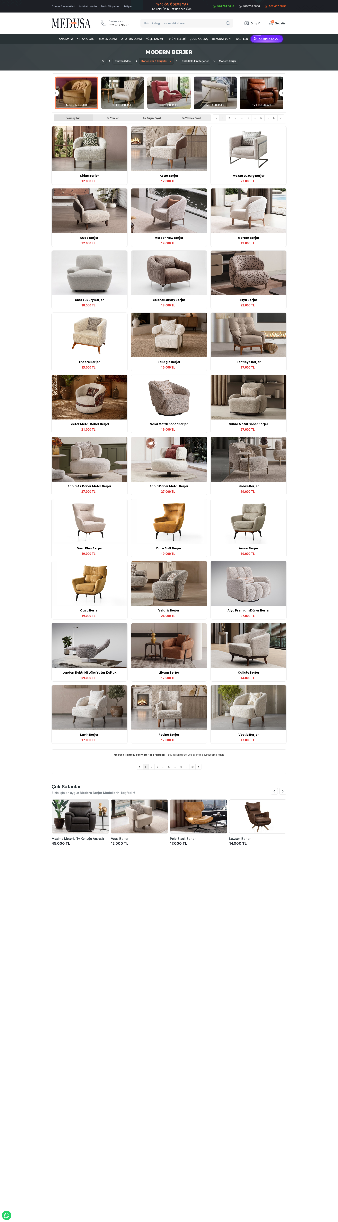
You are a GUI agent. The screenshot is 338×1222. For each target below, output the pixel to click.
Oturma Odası (131, 38)
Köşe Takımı (154, 38)
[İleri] (281, 118)
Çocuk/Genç (199, 38)
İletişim (128, 6)
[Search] (228, 23)
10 (261, 118)
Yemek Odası (107, 38)
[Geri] (216, 118)
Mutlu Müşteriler (110, 6)
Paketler (241, 38)
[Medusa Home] (103, 61)
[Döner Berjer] (169, 93)
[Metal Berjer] (215, 93)
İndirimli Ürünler (88, 6)
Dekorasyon (221, 38)
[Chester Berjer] (123, 93)
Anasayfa (66, 38)
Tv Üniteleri (176, 38)
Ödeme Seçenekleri (63, 6)
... (242, 118)
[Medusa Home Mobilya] (71, 23)
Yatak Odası (85, 38)
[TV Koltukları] (261, 93)
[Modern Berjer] (76, 93)
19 (274, 118)
